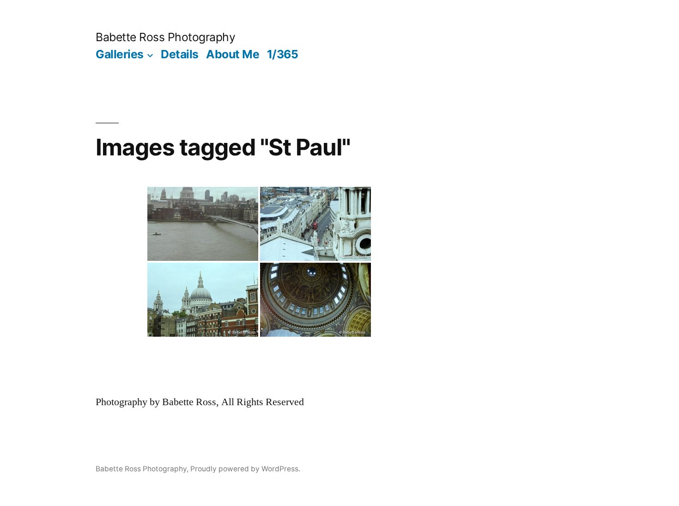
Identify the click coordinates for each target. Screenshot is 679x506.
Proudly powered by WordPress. (245, 468)
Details (180, 54)
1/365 (282, 54)
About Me (232, 54)
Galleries (120, 54)
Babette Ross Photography (165, 37)
